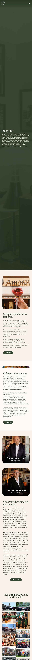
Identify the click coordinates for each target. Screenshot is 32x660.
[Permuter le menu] (29, 3)
